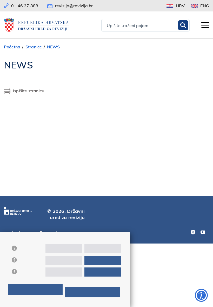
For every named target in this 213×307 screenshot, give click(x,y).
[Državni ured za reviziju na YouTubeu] (203, 232)
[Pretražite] (183, 25)
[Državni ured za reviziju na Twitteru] (193, 232)
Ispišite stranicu (28, 90)
